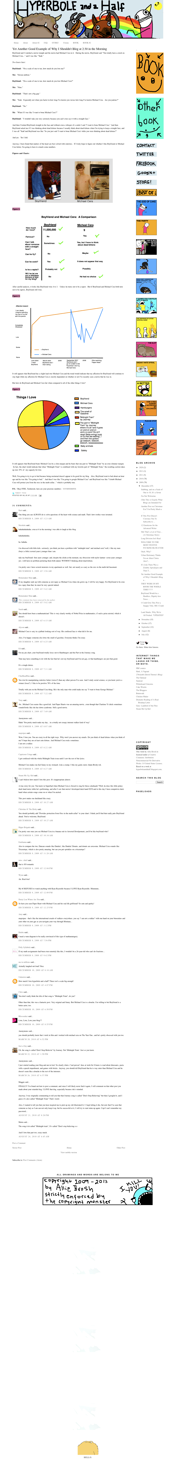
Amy (20, 914)
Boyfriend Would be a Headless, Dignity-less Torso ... (151, 596)
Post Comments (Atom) (32, 1160)
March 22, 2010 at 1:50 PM (33, 1054)
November (145, 619)
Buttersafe (140, 693)
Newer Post (16, 1147)
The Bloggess (141, 690)
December (145, 486)
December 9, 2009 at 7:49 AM (35, 711)
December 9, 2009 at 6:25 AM (35, 641)
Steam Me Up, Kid (26, 775)
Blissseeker (23, 1016)
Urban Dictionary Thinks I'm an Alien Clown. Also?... (151, 558)
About (25, 42)
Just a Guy (23, 1046)
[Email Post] (40, 495)
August (144, 630)
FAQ (45, 42)
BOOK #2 (87, 42)
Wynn (21, 875)
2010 (141, 478)
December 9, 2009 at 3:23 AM (35, 518)
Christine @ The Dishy (28, 809)
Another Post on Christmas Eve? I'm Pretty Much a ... (152, 509)
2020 (141, 467)
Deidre (21, 932)
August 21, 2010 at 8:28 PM (34, 1115)
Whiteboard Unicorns (144, 684)
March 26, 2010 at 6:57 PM (33, 1075)
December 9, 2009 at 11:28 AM (36, 853)
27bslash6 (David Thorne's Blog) (149, 674)
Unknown (22, 977)
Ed (20, 648)
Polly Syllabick (25, 947)
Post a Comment (18, 1143)
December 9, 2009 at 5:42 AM (35, 589)
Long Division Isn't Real (151, 538)
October (144, 623)
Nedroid (139, 681)
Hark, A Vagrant (142, 671)
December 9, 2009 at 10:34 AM (36, 835)
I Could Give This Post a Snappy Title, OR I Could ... (152, 605)
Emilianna (23, 842)
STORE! (55, 42)
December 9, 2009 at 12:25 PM (36, 907)
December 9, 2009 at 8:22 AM (35, 747)
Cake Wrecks (141, 687)
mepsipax (22, 733)
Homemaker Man (25, 577)
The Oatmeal (141, 677)
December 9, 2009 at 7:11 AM (35, 669)
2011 (141, 475)
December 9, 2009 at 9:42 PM (35, 955)
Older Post (121, 1147)
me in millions (24, 962)
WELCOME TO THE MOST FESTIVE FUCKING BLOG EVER (152, 545)
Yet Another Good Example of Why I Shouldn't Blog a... (152, 577)
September (145, 627)
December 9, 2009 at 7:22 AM (35, 693)
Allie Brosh (151, 751)
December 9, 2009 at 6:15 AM (35, 620)
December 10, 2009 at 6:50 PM (36, 1009)
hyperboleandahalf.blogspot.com (149, 769)
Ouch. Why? (146, 551)
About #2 (35, 42)
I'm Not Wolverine (148, 496)
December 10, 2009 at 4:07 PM (36, 985)
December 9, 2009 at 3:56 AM (35, 571)
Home (16, 42)
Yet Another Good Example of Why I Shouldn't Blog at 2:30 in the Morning (59, 49)
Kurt (20, 510)
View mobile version (69, 1152)
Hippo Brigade (24, 827)
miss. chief (23, 860)
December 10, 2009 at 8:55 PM (36, 1024)
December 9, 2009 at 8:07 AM (35, 726)
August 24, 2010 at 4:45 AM (34, 1136)
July (143, 634)
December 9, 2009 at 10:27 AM (36, 802)
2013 (141, 471)
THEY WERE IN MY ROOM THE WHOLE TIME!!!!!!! (151, 586)
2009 (141, 482)
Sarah (21, 609)
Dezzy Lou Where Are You (29, 899)
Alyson (21, 627)
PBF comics (141, 668)
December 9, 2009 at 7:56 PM (35, 940)
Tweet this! (20, 493)
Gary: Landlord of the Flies (147, 705)
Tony (21, 700)
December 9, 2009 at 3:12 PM (35, 925)
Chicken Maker (142, 696)
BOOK (76, 42)
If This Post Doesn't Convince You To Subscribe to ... (149, 518)
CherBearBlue (24, 676)
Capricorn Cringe (25, 754)
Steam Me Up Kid (143, 708)
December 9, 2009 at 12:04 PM (36, 868)
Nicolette (22, 525)
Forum (66, 42)
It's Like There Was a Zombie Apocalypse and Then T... (151, 567)
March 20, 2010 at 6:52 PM (33, 1039)
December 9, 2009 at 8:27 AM (35, 768)
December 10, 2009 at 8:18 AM (36, 970)
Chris (21, 992)
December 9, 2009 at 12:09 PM (36, 892)
